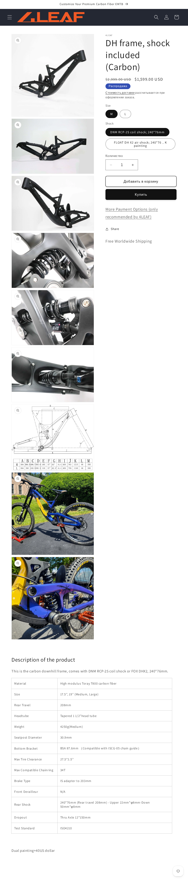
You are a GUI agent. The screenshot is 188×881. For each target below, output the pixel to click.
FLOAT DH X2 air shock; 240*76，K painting (140, 144)
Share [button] (115, 229)
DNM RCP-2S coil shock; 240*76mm (137, 132)
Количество (114, 156)
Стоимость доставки (120, 92)
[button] (10, 17)
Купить (141, 194)
